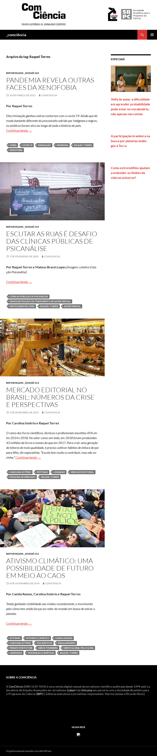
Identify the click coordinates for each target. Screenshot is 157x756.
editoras (42, 472)
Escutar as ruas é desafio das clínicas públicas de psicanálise (51, 241)
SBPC (40, 694)
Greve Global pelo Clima (79, 648)
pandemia (62, 145)
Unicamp (86, 690)
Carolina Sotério (20, 472)
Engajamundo (66, 643)
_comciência (16, 34)
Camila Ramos (63, 638)
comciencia (49, 95)
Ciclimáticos (44, 643)
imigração (44, 145)
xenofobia (16, 150)
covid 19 (27, 145)
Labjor (72, 690)
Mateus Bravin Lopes (22, 306)
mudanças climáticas (41, 652)
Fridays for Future (21, 648)
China (13, 145)
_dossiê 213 (31, 382)
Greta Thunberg (48, 648)
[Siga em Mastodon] (78, 734)
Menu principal (152, 35)
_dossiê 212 (31, 553)
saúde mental (72, 306)
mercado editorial (82, 472)
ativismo (15, 638)
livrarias (59, 472)
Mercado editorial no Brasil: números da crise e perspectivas (50, 397)
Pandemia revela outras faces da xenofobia (50, 83)
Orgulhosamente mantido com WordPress (28, 751)
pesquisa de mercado (22, 477)
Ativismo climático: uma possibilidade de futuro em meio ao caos (50, 568)
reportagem (14, 73)
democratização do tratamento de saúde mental (40, 301)
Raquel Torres (83, 145)
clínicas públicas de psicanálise (29, 296)
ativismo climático (37, 638)
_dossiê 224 (31, 73)
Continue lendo (19, 130)
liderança (16, 652)
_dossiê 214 (31, 226)
